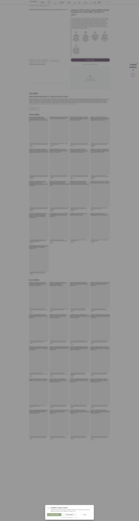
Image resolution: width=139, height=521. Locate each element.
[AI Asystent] (133, 75)
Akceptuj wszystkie (54, 514)
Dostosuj (84, 514)
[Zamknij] (137, 64)
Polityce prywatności (74, 517)
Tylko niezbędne (69, 514)
